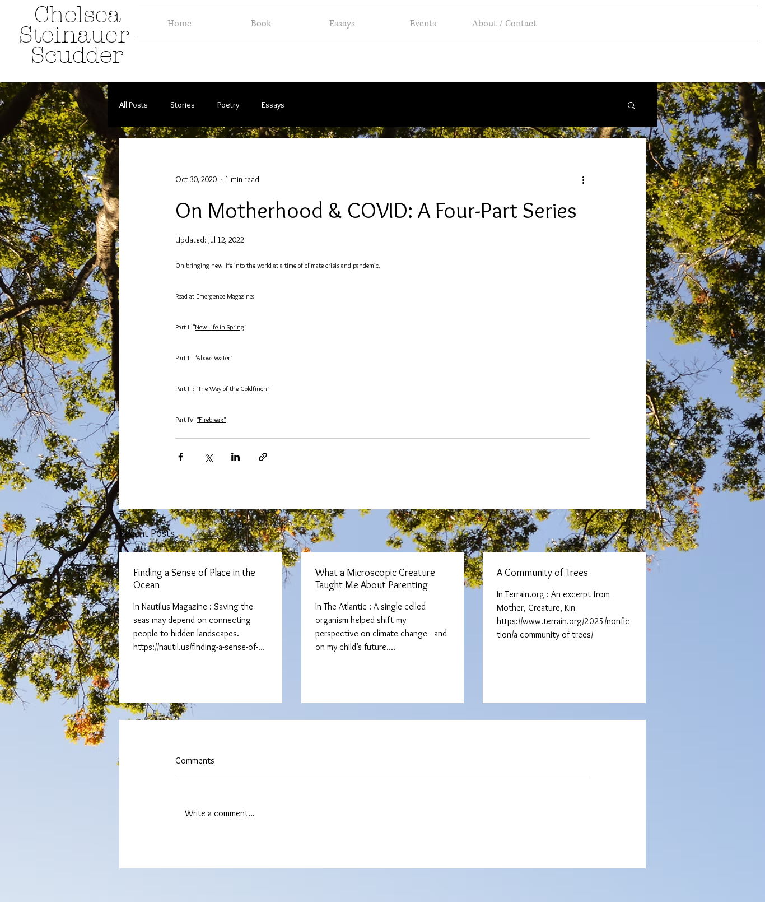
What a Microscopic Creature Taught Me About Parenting (375, 578)
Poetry (228, 105)
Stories (182, 105)
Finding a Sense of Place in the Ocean (194, 578)
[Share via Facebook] (180, 457)
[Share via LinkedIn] (235, 457)
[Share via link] (263, 457)
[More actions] (583, 179)
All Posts (133, 105)
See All (635, 532)
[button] (631, 104)
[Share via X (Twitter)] (208, 457)
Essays (273, 105)
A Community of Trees (542, 572)
